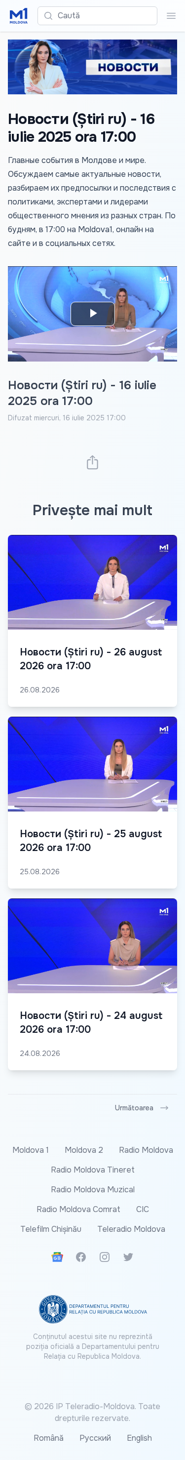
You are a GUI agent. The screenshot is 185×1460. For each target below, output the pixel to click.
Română (49, 1438)
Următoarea (134, 1107)
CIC (142, 1209)
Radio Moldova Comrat (78, 1209)
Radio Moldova (146, 1150)
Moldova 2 (84, 1150)
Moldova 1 (30, 1150)
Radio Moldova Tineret (93, 1170)
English (139, 1438)
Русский (95, 1438)
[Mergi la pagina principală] (19, 16)
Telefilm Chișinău (50, 1229)
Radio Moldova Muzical (93, 1189)
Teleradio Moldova (131, 1229)
